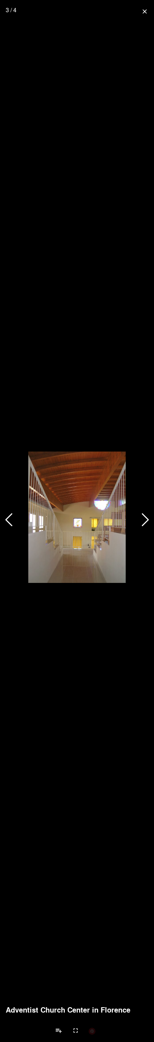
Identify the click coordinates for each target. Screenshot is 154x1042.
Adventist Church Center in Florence (68, 1009)
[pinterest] (92, 1031)
